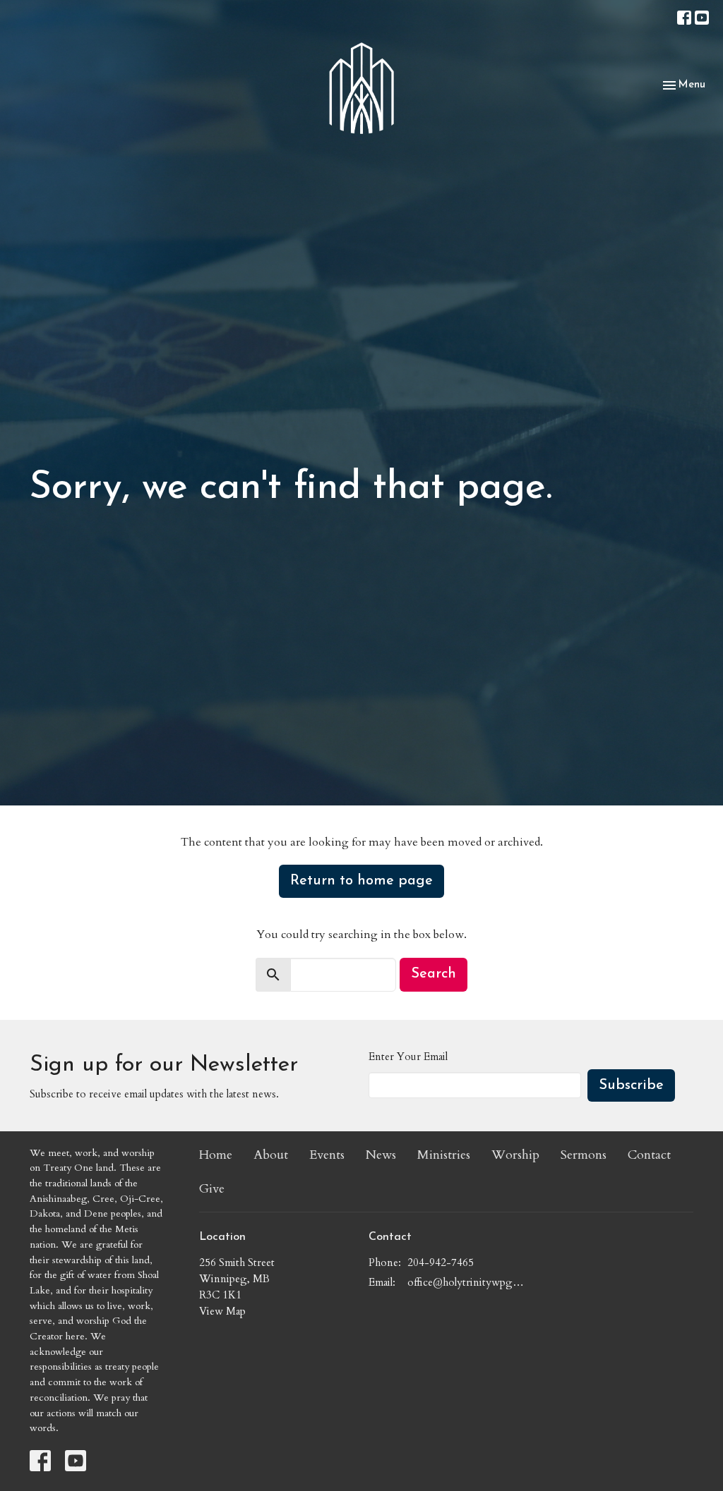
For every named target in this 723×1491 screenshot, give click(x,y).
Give (212, 1189)
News (381, 1155)
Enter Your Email (408, 1056)
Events (327, 1155)
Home (215, 1155)
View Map (222, 1311)
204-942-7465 (440, 1262)
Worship (515, 1155)
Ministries (443, 1155)
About (270, 1155)
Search (433, 974)
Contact (649, 1155)
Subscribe (631, 1085)
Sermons (584, 1155)
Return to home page (361, 881)
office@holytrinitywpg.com (465, 1282)
